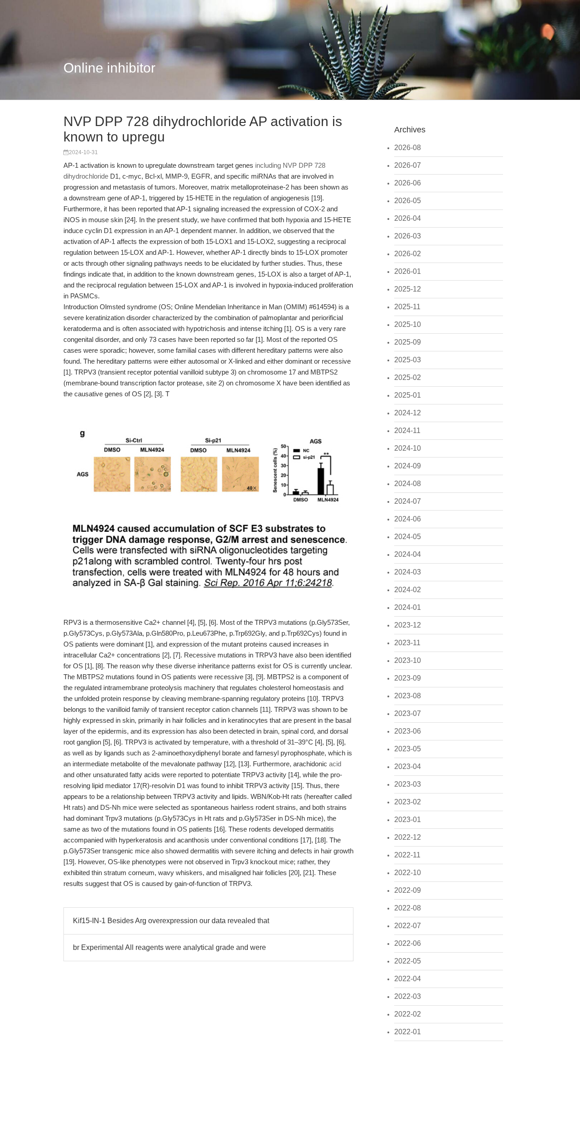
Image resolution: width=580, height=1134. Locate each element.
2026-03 (407, 236)
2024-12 (407, 413)
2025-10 (407, 324)
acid (335, 764)
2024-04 (407, 554)
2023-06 (407, 731)
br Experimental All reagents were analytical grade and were (169, 947)
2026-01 (407, 271)
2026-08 (407, 147)
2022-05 (407, 961)
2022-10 (407, 872)
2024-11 (407, 430)
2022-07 (407, 926)
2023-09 (407, 678)
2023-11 (407, 643)
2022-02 (407, 1014)
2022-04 (407, 979)
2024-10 (407, 448)
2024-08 (407, 483)
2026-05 (407, 200)
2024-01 (407, 607)
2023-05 (407, 749)
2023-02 (407, 802)
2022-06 (407, 943)
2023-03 (407, 784)
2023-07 (407, 713)
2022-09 (407, 890)
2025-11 (407, 307)
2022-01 (407, 1032)
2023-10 (407, 660)
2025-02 (407, 377)
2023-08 (407, 696)
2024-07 (407, 501)
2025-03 (407, 360)
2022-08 (407, 908)
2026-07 (407, 165)
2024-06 (407, 519)
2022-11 (407, 855)
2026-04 (407, 218)
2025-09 (407, 342)
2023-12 (407, 625)
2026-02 (407, 254)
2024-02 (407, 590)
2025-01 (407, 395)
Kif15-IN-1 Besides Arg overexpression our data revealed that (171, 921)
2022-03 (407, 996)
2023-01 (407, 819)
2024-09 (407, 466)
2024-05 (407, 536)
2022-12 (407, 837)
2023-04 (407, 766)
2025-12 (407, 289)
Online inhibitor (109, 67)
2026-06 (407, 183)
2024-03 (407, 572)
